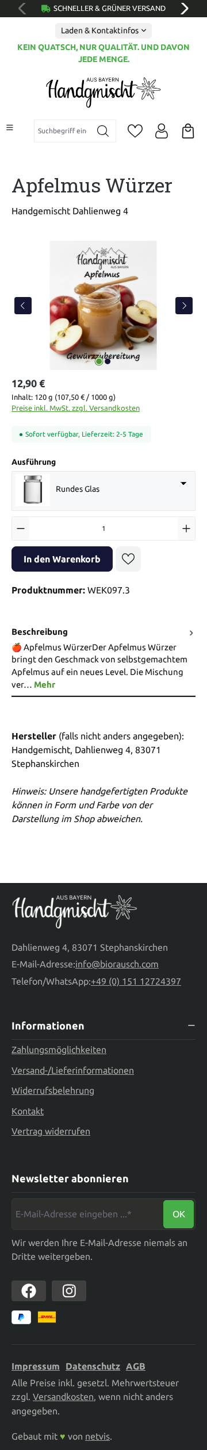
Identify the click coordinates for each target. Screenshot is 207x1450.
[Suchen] (103, 130)
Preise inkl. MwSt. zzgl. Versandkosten (76, 408)
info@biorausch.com (117, 964)
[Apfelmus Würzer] (103, 305)
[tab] (103, 658)
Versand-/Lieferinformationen (73, 1070)
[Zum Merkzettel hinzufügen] (128, 559)
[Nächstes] (184, 305)
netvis (97, 1436)
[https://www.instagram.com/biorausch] (69, 1291)
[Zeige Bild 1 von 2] (99, 361)
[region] (103, 305)
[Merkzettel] (135, 131)
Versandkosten (63, 1396)
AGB (135, 1366)
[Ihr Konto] (161, 131)
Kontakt (28, 1111)
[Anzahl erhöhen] (186, 528)
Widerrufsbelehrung (53, 1090)
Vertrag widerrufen (51, 1131)
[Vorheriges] (23, 305)
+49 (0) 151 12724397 (136, 981)
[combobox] (62, 130)
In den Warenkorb (62, 559)
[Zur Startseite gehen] (103, 92)
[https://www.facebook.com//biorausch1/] (29, 1291)
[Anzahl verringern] (20, 528)
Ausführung (34, 461)
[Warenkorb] (188, 131)
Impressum (36, 1366)
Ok (178, 1214)
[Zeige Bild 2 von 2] (107, 361)
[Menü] (10, 128)
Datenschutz (93, 1366)
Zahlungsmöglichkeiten (59, 1049)
